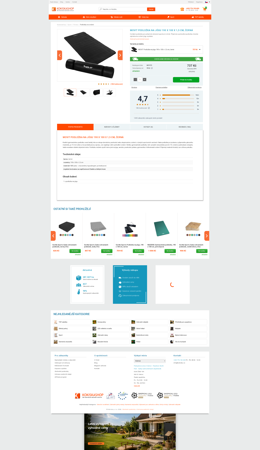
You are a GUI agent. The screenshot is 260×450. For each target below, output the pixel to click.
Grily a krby (164, 404)
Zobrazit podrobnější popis (139, 39)
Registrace (199, 2)
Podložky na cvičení (87, 24)
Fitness (75, 24)
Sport (70, 24)
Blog (61, 2)
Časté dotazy (54, 2)
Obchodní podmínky (62, 371)
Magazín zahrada (100, 365)
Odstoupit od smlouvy (62, 363)
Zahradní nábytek (175, 404)
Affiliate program (61, 377)
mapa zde (137, 386)
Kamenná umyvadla (131, 404)
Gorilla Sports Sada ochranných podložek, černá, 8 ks (64, 246)
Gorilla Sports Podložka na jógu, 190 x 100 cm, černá (129, 246)
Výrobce (134, 87)
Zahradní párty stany (117, 404)
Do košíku (75, 251)
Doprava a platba (161, 87)
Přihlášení (191, 2)
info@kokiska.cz (179, 363)
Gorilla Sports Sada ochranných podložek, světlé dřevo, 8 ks (191, 246)
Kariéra (68, 2)
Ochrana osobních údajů (63, 374)
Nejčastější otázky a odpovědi (65, 360)
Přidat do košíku (186, 80)
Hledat (151, 9)
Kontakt (74, 2)
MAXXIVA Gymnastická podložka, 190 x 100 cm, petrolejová (161, 246)
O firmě (96, 360)
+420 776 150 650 (179, 360)
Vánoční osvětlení (103, 404)
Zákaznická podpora (195, 87)
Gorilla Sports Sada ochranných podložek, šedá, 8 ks (96, 246)
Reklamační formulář (62, 365)
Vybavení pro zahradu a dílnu (149, 404)
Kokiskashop (61, 24)
